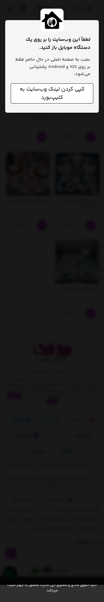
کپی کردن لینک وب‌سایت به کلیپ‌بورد (52, 93)
